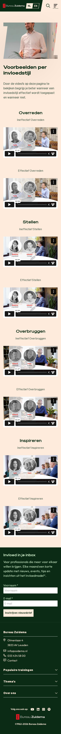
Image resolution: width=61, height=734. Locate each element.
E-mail (8, 598)
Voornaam (10, 585)
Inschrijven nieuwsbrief (18, 613)
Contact (12, 660)
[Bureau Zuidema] (14, 6)
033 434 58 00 (16, 655)
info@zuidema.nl (17, 651)
